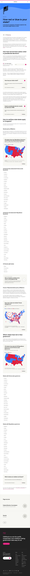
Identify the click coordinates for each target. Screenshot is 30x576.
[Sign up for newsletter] (25, 64)
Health (16, 563)
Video (22, 554)
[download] (24, 80)
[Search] (28, 2)
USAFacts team (9, 35)
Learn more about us (6, 543)
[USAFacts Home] (15, 1)
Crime (16, 554)
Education (16, 558)
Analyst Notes (23, 558)
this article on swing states (20, 487)
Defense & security (17, 555)
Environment (17, 559)
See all (4, 522)
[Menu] (2, 2)
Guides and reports (24, 555)
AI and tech (23, 566)
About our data (23, 561)
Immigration (16, 562)
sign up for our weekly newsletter (8, 488)
